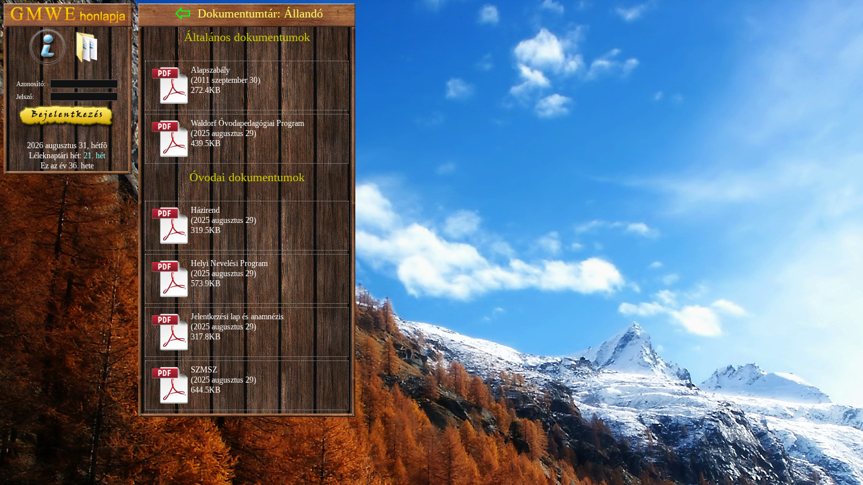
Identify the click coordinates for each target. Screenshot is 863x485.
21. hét (94, 155)
